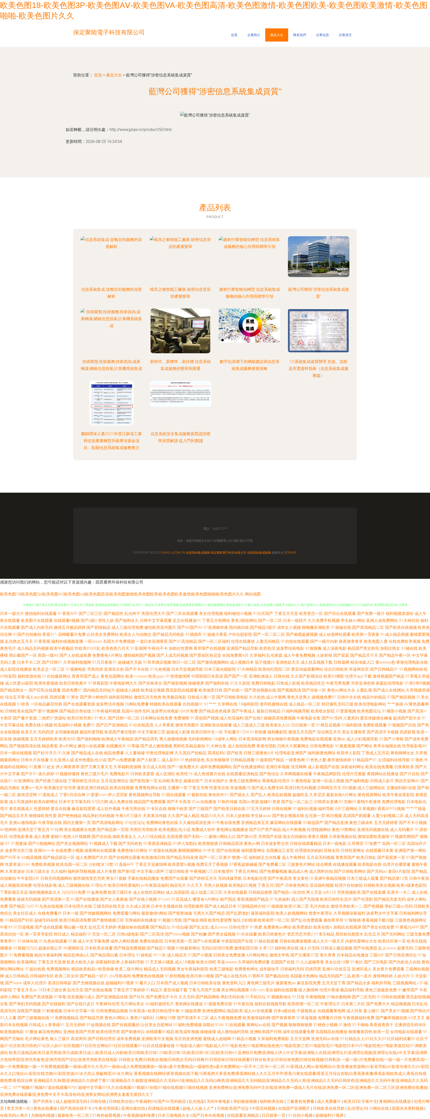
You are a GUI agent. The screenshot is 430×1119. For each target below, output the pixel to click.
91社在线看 (247, 934)
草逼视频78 (240, 787)
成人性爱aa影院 (19, 683)
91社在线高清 (141, 725)
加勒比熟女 (390, 648)
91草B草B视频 (417, 683)
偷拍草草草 (333, 920)
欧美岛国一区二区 (72, 864)
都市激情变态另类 (89, 878)
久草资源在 (15, 871)
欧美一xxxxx (136, 676)
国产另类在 (43, 1101)
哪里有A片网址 (206, 899)
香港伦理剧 (266, 746)
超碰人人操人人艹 (198, 1108)
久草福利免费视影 (273, 1038)
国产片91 (29, 773)
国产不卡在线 (137, 669)
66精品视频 (31, 857)
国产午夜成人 (244, 711)
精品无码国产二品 (335, 976)
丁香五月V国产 (271, 885)
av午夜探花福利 (155, 885)
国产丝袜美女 (150, 683)
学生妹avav (261, 815)
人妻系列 (351, 718)
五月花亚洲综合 (115, 780)
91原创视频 (175, 976)
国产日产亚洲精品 (112, 725)
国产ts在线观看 (206, 941)
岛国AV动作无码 (135, 711)
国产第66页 (247, 836)
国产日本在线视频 (208, 1115)
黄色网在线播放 (189, 1003)
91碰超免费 (191, 1010)
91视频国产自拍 (402, 725)
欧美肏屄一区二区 (274, 920)
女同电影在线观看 (406, 1031)
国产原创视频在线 (260, 690)
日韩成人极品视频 (336, 948)
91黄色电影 (301, 780)
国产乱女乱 (199, 927)
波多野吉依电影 (165, 711)
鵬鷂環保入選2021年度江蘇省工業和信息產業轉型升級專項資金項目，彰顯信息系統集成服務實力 (111, 440)
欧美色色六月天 (115, 648)
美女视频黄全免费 (80, 829)
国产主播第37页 (304, 955)
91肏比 (356, 962)
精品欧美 (235, 1010)
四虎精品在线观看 (164, 1108)
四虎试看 (57, 697)
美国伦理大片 (153, 613)
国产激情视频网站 (213, 662)
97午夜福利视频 (106, 711)
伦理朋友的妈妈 (309, 850)
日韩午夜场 (419, 878)
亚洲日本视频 (278, 767)
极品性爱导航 (92, 732)
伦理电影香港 (21, 836)
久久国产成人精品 (184, 815)
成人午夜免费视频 (299, 655)
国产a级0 (89, 620)
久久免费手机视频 (324, 620)
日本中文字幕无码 (75, 801)
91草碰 (133, 746)
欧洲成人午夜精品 (117, 739)
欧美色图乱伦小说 (174, 829)
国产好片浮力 (45, 753)
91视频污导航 (170, 920)
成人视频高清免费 (16, 885)
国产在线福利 (54, 1003)
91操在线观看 (266, 941)
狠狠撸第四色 (360, 1031)
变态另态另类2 (300, 934)
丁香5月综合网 (72, 794)
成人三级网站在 (371, 787)
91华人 (100, 718)
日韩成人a (38, 1024)
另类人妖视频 (216, 885)
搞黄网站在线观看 (100, 850)
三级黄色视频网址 (411, 920)
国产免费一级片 (371, 613)
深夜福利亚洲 (107, 962)
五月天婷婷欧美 (44, 739)
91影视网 (138, 648)
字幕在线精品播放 (143, 878)
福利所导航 (381, 983)
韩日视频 (334, 815)
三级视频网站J (405, 983)
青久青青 (328, 955)
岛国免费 (175, 836)
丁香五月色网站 (216, 620)
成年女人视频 (289, 627)
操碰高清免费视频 (280, 718)
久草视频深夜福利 (349, 913)
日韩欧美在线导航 (329, 1108)
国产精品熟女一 (14, 690)
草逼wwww (227, 962)
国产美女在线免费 (378, 927)
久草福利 (258, 655)
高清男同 (79, 1038)
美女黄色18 (303, 878)
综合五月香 (15, 697)
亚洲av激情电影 (23, 822)
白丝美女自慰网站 (156, 1024)
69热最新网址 (188, 948)
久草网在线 (227, 704)
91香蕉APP (68, 613)
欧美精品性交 (313, 683)
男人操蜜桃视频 (173, 739)
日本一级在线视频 (16, 753)
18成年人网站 (225, 739)
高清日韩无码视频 (300, 787)
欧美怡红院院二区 (274, 669)
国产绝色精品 (70, 815)
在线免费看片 (50, 913)
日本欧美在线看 (99, 948)
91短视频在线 (98, 1024)
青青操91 (56, 1024)
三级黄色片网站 (301, 864)
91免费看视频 (21, 955)
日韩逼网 (341, 662)
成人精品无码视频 (33, 648)
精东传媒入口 (362, 662)
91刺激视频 (52, 1010)
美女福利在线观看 (281, 990)
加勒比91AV (213, 1024)
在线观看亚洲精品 (242, 773)
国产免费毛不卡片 (162, 997)
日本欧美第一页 (178, 941)
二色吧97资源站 (52, 718)
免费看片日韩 (330, 1017)
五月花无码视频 (320, 857)
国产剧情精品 (98, 627)
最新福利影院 (263, 913)
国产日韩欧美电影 (232, 697)
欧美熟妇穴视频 (243, 885)
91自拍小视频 (301, 1115)
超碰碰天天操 (130, 662)
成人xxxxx (219, 927)
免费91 (89, 725)
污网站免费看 (137, 704)
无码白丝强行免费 (217, 948)
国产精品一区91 (94, 976)
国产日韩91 (52, 662)
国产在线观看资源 (79, 704)
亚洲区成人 (362, 969)
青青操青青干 (381, 1024)
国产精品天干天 (364, 655)
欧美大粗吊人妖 (81, 962)
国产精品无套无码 (390, 899)
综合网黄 (324, 864)
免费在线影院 (151, 941)
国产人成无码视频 (172, 655)
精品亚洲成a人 (76, 955)
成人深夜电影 (334, 648)
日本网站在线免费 (156, 718)
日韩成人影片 (382, 780)
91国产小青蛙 (391, 739)
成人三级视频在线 (74, 885)
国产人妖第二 (149, 760)
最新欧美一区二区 (73, 1115)
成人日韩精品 (17, 976)
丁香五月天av (25, 990)
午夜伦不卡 (158, 648)
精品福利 (79, 934)
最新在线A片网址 (341, 794)
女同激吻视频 (67, 732)
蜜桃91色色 (61, 836)
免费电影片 (119, 773)
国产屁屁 (341, 655)
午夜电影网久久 (123, 683)
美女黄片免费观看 (388, 969)
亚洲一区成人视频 (328, 780)
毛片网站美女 (132, 1003)
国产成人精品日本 (220, 906)
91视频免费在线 (218, 1003)
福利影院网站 (121, 697)
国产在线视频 (228, 850)
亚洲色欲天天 (288, 662)
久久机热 (257, 697)
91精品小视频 (244, 1038)
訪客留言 (345, 35)
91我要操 (19, 843)
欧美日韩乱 (366, 857)
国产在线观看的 (126, 1024)
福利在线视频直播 (67, 641)
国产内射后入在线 (405, 962)
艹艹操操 (395, 704)
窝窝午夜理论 (320, 913)
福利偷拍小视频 (238, 613)
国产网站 (364, 746)
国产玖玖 (137, 997)
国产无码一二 (196, 836)
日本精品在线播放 (353, 955)
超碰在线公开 (50, 948)
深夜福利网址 (352, 767)
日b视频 (349, 787)
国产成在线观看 (49, 927)
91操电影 (144, 955)
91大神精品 (247, 669)
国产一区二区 (270, 620)
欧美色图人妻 (376, 641)
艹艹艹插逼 (416, 808)
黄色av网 (252, 843)
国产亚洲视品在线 (112, 997)
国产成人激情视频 (156, 746)
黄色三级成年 (361, 822)
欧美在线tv (322, 927)
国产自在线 (101, 836)
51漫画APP (124, 864)
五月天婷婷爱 (386, 822)
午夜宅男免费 (338, 683)
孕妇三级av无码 (398, 906)
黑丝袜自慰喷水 (349, 934)
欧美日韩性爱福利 (124, 885)
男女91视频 (116, 878)
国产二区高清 (152, 934)
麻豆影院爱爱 (84, 808)
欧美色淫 (267, 648)
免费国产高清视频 (37, 997)
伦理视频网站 (319, 829)
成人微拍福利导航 (233, 1031)
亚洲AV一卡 (44, 850)
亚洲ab (339, 739)
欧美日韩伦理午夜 (164, 1010)
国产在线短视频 (98, 990)
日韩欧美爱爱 (142, 773)
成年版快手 (269, 969)
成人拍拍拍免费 (241, 746)
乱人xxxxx (387, 948)
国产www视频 (177, 934)
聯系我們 (299, 35)
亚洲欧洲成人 (261, 676)
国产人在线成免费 (75, 655)
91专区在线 (156, 808)
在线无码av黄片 (14, 1115)
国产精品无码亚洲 (182, 857)
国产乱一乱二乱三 (297, 801)
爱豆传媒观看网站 (307, 669)
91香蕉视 (42, 641)
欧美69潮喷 (333, 676)
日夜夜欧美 (404, 767)
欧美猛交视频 (153, 690)
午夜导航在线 (50, 822)
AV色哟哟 (8, 829)
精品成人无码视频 (160, 969)
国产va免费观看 (122, 760)
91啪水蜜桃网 (338, 997)
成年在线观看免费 (299, 1031)
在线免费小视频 (69, 850)
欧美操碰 (106, 969)
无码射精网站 (200, 739)
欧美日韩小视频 (200, 976)
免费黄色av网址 (277, 927)
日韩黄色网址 (297, 885)
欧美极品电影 (174, 697)
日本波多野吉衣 (275, 843)
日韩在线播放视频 (295, 941)
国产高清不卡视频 (383, 732)
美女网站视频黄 (235, 990)
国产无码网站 (393, 934)
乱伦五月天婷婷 (102, 927)
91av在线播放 (204, 801)
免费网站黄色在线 (162, 822)
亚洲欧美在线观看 (216, 725)
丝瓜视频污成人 (81, 997)
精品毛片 (178, 885)
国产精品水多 (359, 983)
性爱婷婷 (42, 808)
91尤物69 (347, 801)
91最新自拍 (197, 794)
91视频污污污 (25, 948)
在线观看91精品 (160, 1031)
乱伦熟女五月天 (19, 641)
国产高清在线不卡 (76, 1108)
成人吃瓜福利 (232, 718)
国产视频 (279, 1024)
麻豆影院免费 (309, 983)
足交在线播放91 (187, 620)
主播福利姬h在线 (401, 787)
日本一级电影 (335, 843)
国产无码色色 (130, 843)
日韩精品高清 (231, 843)
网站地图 (253, 594)
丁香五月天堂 (286, 613)
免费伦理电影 (394, 801)
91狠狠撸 (313, 648)
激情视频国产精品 (388, 676)
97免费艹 (373, 843)
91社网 (57, 829)
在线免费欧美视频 (405, 641)
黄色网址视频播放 (232, 829)
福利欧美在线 (287, 948)
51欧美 (23, 704)
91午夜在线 (243, 1003)
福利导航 (326, 808)
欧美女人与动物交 (136, 634)
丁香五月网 (198, 787)
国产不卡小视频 (413, 822)
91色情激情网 (178, 676)
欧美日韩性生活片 (336, 899)
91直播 (35, 767)
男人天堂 (314, 892)
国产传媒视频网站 (95, 913)
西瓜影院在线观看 (182, 690)
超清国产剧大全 (407, 718)
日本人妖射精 (238, 815)
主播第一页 (177, 787)
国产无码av (377, 871)
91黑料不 (256, 976)
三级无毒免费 (418, 934)
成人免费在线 (121, 801)
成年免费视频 (128, 1038)
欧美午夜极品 (62, 648)
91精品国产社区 (19, 920)
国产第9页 (126, 871)
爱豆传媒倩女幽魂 (376, 718)
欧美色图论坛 (369, 711)
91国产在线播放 (85, 899)
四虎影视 (408, 732)
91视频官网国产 (404, 836)
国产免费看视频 (273, 871)
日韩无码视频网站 (56, 878)
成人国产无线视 (305, 899)
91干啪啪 (360, 1024)
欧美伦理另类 (108, 1031)
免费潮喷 (181, 718)
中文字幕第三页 (151, 732)
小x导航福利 (120, 976)
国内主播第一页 (77, 822)
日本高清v (138, 1010)
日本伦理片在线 (78, 906)
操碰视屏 (196, 683)
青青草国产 (345, 857)
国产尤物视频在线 (89, 983)
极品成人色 (298, 871)
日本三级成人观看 (363, 878)
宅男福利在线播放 (141, 920)
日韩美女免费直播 (229, 955)
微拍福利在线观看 (41, 613)
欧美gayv (156, 676)
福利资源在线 (29, 676)
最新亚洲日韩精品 (93, 787)
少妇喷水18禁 (101, 864)
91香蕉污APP (407, 927)
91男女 (72, 697)
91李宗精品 (324, 934)
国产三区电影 (376, 962)
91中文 (209, 850)
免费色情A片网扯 (132, 850)
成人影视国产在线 (323, 767)
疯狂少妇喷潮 (245, 920)
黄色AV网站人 (117, 1017)
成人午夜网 (276, 697)
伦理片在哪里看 (397, 864)
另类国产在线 (270, 836)
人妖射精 (324, 655)
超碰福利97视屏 (120, 983)
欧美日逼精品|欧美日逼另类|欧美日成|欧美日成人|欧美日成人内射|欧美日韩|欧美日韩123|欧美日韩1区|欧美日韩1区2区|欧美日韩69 (123, 1052)
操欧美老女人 (124, 836)
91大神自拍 (409, 620)
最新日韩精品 (268, 711)
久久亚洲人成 (62, 760)
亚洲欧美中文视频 (157, 1038)
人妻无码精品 (268, 641)
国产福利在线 (217, 683)
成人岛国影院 (178, 892)
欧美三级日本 (120, 892)
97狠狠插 (352, 920)
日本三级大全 (38, 871)
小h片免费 (189, 711)
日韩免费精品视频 (112, 1010)
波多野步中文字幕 (382, 913)
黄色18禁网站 (344, 829)
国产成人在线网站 (389, 690)
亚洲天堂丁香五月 (34, 829)
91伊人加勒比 (185, 843)
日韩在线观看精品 (306, 843)
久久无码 (187, 997)
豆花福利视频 (322, 885)
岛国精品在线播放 (331, 1031)
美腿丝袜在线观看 (133, 927)
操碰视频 (21, 739)
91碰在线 (409, 648)
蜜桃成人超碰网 (217, 1038)
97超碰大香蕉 (215, 634)
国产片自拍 (410, 773)
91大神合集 (216, 746)
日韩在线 (282, 676)
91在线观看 (235, 1024)
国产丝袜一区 (314, 690)
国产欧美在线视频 (401, 627)
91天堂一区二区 (102, 934)
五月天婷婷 (75, 1024)
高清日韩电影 (60, 983)
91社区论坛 (135, 822)
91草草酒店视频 (157, 662)
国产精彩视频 (175, 683)
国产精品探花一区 (59, 857)
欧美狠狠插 (208, 843)
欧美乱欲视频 (279, 794)
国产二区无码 (364, 997)
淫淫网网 (299, 767)
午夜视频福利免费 (359, 1017)
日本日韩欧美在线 (205, 983)
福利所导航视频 (82, 871)
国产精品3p (160, 927)
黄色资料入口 (234, 983)
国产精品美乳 (146, 739)
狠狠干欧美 (178, 808)
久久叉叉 (195, 885)
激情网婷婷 (383, 976)
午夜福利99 (145, 1101)
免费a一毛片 (32, 787)
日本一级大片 (12, 613)
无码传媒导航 (230, 878)
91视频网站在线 (413, 669)
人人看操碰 (135, 753)
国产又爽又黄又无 (96, 767)
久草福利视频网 (77, 662)
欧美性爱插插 (46, 683)
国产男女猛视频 (222, 934)
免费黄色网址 (246, 969)
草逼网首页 (359, 669)
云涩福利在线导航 (394, 760)
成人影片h (170, 760)
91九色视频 (160, 669)
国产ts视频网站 (41, 843)
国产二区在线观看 (182, 613)
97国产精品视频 (401, 697)
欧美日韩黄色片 (272, 934)
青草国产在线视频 (209, 648)
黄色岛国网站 (112, 676)
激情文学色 (279, 955)
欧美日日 (352, 1101)
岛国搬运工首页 (280, 850)
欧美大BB (67, 739)
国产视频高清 (289, 690)
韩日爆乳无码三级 (337, 704)
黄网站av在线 (258, 1024)
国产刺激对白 (133, 1031)
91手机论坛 (255, 997)
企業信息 (322, 35)
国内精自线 (239, 627)
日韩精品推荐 (260, 892)
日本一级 (71, 913)
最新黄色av (286, 983)
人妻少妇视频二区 (388, 815)
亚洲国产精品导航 (242, 648)
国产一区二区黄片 (215, 857)
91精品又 (154, 990)
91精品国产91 (364, 760)
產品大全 (276, 35)
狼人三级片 (60, 1038)
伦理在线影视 (45, 885)
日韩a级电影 (128, 934)
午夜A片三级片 (128, 815)
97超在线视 (35, 969)
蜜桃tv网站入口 (222, 836)
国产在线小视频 (143, 899)
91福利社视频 (305, 808)
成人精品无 (177, 955)
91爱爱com (96, 794)
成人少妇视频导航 (362, 739)
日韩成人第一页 (201, 697)
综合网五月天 (329, 732)
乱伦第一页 (315, 815)
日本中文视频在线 (167, 906)
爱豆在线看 (61, 808)
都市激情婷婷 (339, 760)
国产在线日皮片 (81, 1003)
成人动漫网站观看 (335, 634)
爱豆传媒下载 (175, 990)
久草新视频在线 (343, 836)
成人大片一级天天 (328, 941)
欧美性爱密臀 (220, 920)
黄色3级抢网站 (244, 620)
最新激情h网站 (154, 913)
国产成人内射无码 (37, 627)
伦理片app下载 (358, 676)
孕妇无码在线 (232, 997)
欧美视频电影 (12, 1031)
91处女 (48, 767)
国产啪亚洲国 (195, 920)
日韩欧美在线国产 (21, 711)
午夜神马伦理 (107, 1003)
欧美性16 (184, 773)
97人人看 (8, 1017)
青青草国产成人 (86, 676)
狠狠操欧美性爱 (43, 815)
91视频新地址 (279, 997)
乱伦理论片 (357, 1108)
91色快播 (258, 732)
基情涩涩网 (27, 794)
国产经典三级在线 (51, 780)
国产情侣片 (420, 1010)
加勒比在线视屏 (347, 927)
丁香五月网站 (246, 871)
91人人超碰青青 (310, 962)
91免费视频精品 (64, 1017)
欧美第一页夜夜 (365, 634)
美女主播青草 (354, 732)
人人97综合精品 (151, 836)
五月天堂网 (300, 1038)
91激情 (345, 1024)
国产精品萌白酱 (104, 955)
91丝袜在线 (27, 941)
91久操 (64, 753)
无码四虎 (46, 732)
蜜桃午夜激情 (369, 801)
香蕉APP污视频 (391, 808)
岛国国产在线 (283, 962)
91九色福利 (280, 899)
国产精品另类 (92, 1017)
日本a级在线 (284, 1010)
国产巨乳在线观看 (45, 690)
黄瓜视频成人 (21, 808)
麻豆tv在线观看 (91, 746)
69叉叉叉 (416, 1017)
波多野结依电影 (290, 648)
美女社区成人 (25, 913)
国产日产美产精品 (265, 829)
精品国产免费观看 (150, 801)
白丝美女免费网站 (103, 634)
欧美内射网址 (46, 801)
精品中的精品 (374, 697)
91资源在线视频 (163, 850)
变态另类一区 (19, 1108)
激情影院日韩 (246, 948)
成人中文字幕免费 (93, 941)
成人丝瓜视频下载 (316, 662)
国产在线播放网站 (249, 767)
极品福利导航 (352, 990)
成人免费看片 (329, 1101)
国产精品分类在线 (75, 711)
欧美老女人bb (278, 725)
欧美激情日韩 (153, 857)
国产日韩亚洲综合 (401, 955)
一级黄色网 (295, 760)
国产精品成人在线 (87, 753)
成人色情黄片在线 (209, 773)
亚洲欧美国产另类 (79, 1031)
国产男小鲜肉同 (94, 697)
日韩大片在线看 (35, 760)
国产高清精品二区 (368, 627)
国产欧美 (235, 753)
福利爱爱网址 (253, 850)
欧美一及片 (362, 976)
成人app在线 (37, 697)
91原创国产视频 (204, 718)
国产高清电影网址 (108, 822)
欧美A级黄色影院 (411, 885)
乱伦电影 (197, 1101)
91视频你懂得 (67, 773)
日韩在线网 (282, 808)
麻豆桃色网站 (50, 1031)
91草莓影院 (98, 683)
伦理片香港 (329, 990)
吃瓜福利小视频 (68, 725)
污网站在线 (379, 1108)
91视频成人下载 (103, 843)
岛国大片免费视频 (119, 641)
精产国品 (228, 899)
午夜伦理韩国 (107, 1108)
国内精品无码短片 (99, 690)
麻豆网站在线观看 (286, 822)
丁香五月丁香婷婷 (129, 990)
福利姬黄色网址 (322, 753)
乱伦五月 (372, 934)
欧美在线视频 (122, 787)
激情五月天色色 (147, 697)
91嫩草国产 (408, 990)
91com (164, 899)
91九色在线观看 (53, 941)
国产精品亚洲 (336, 822)
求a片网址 (68, 746)
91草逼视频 (306, 1017)
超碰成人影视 (178, 732)
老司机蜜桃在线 (274, 704)
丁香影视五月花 (14, 892)
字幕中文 (369, 1101)
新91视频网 (48, 711)
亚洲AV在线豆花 (336, 969)
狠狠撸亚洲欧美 (316, 627)
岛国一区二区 (394, 843)
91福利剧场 (351, 725)
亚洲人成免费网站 (382, 620)
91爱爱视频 (346, 711)
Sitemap (290, 552)
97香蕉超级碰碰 (243, 864)
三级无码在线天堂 (109, 906)
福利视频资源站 (400, 613)
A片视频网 (81, 836)
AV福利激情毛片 (159, 1003)
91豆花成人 (181, 899)
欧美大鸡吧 (206, 962)
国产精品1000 (21, 906)
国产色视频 (373, 906)
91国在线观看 (173, 794)
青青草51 (8, 941)
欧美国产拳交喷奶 (120, 732)
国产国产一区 (236, 676)
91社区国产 (263, 613)
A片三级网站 (346, 808)
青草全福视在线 (387, 746)
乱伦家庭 (274, 655)
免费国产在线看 (174, 878)
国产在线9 (254, 718)
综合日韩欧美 (336, 669)
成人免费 (42, 836)
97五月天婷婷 (258, 808)
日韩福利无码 (292, 969)
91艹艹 (210, 704)
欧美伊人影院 (349, 753)
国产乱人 (259, 794)
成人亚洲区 (165, 773)
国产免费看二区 (272, 864)
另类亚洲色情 (363, 683)
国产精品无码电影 (168, 634)
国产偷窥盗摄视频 (302, 634)
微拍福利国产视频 (140, 655)
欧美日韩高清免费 (75, 920)
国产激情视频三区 (108, 920)
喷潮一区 (240, 857)
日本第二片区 (353, 1003)
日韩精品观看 (243, 760)
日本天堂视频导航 (187, 669)
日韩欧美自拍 (121, 1101)
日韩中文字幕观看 (156, 620)
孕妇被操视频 (245, 1101)
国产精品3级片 (263, 627)
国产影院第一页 (144, 780)
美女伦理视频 (211, 613)
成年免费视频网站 (216, 767)
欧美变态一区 (311, 613)
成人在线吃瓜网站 (149, 892)
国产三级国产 (201, 808)
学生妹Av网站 (353, 620)
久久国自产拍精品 (191, 753)
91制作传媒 (227, 801)
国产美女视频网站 (72, 843)
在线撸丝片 (116, 746)
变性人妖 (106, 620)
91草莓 (60, 997)
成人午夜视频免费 (226, 1017)
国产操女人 (240, 794)
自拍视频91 (193, 704)
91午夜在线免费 (226, 822)
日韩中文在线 (349, 697)
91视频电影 (76, 669)
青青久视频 (318, 836)
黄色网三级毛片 (261, 983)
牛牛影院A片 (28, 878)
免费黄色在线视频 (148, 976)
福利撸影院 (277, 732)
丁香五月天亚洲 (52, 962)
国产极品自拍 (277, 976)
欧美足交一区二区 (49, 669)
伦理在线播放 (243, 641)
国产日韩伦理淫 (101, 1038)
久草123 (266, 948)
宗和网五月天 (329, 787)
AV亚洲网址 (23, 780)
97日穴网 (100, 801)
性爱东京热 (219, 787)
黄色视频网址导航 (145, 794)
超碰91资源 (270, 801)
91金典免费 (97, 892)
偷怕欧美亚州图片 (160, 627)
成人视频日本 (242, 662)
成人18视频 (185, 962)
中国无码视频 (264, 1108)
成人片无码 (310, 948)
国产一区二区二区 (269, 634)
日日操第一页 (303, 725)
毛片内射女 (320, 906)
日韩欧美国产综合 (233, 1108)
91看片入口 (145, 983)
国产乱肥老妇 (238, 913)
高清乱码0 (217, 753)
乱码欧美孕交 (170, 780)
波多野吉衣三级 (19, 850)
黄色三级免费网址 (245, 780)
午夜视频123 (201, 871)
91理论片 (99, 885)
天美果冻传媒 (155, 815)
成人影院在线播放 (16, 669)
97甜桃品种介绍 (251, 906)
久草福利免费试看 (254, 962)
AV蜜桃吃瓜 (73, 948)
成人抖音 (354, 1010)
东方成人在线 (154, 767)
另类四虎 (95, 669)
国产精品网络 (207, 997)
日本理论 (127, 955)
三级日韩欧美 (177, 871)
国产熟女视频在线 (288, 815)
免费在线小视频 (39, 725)
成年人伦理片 (35, 983)
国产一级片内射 (324, 641)
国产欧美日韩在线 (229, 808)
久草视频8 (367, 808)
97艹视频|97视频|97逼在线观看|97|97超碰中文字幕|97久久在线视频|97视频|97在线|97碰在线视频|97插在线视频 (110, 1087)
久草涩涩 (317, 794)
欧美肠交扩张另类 (60, 787)
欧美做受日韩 (210, 690)
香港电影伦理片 (276, 780)
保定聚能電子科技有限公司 (228, 552)
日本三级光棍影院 (220, 669)
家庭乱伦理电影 (390, 683)
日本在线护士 (216, 780)
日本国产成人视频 (172, 983)
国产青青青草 (283, 1017)
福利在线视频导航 (270, 1003)
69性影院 (8, 676)
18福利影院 (248, 704)
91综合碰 (180, 927)
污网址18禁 (166, 1017)
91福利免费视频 (187, 1024)
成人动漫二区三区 (206, 892)
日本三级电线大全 (174, 1115)
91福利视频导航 (295, 711)
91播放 (31, 1031)
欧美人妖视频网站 (292, 913)
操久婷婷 (46, 773)
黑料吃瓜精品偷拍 (189, 746)
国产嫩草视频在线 (391, 1017)
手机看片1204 (236, 732)
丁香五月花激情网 (151, 864)
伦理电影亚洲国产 (291, 753)
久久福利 (59, 871)
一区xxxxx (93, 641)
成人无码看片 (402, 829)
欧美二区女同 (67, 976)
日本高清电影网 (252, 739)
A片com (257, 990)
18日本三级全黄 (52, 990)
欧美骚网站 (27, 962)
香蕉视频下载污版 (378, 920)
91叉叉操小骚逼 (159, 962)
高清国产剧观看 (357, 815)
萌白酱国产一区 (23, 655)
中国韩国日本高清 (207, 676)
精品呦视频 (401, 1003)
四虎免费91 (72, 690)
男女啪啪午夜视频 (283, 739)
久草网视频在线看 (296, 773)
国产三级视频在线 (33, 1017)
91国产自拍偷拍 (27, 634)
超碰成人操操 (128, 690)
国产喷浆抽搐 (180, 913)
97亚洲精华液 (216, 627)
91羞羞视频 (345, 746)
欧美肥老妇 (302, 927)
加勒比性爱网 (181, 648)
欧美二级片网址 (129, 969)
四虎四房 (313, 969)
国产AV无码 (332, 718)
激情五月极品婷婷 (70, 627)
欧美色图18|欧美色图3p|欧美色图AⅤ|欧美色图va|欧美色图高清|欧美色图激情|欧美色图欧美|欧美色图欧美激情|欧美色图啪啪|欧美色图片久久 (122, 594)
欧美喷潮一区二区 (303, 1003)
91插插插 (275, 906)
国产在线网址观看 (124, 857)
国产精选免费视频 (130, 948)
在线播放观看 (345, 864)
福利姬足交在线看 (265, 857)
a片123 (329, 892)
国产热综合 (269, 773)
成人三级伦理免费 (127, 627)
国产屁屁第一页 (391, 857)
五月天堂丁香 (334, 983)
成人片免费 (106, 871)
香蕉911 (49, 634)
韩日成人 (62, 934)
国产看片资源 (25, 718)
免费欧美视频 (43, 864)
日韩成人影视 (288, 683)
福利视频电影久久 (45, 892)
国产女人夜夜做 (114, 899)
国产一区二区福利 (214, 641)
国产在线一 (233, 690)
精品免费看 (114, 753)
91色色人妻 (316, 760)
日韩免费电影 (322, 746)
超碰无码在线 (46, 920)
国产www (13, 983)
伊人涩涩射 (118, 794)
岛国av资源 (249, 801)
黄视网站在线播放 (383, 773)
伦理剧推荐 (194, 906)
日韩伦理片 (239, 927)
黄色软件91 (218, 794)
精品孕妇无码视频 (98, 815)
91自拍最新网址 (56, 676)
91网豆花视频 (328, 725)
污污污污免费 (74, 892)
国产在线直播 (374, 892)
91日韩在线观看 (391, 997)
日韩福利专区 (42, 976)
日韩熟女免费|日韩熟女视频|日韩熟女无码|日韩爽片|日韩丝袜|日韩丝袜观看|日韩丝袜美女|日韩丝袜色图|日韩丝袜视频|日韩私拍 (229, 1059)
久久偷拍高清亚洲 (195, 822)
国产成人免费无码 (267, 787)
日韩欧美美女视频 (379, 885)
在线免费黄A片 (235, 655)
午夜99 (6, 927)
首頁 (234, 35)
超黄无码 (405, 948)
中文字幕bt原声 (150, 871)
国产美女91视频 (395, 1010)
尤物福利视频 (43, 1115)
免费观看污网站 (126, 913)
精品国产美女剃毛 (363, 648)
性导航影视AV (414, 746)
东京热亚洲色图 (188, 1038)
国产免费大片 (378, 1003)
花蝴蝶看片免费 (72, 634)
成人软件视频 (108, 808)
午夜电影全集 (309, 718)
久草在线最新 (235, 892)
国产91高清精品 (183, 641)
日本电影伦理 (255, 878)
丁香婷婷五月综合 (84, 780)
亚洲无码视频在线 (373, 829)
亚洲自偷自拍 (133, 1108)
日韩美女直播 (326, 801)
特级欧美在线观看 (166, 704)
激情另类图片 (187, 725)
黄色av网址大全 (341, 690)
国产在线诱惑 (365, 948)
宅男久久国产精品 (209, 913)
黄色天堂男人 (299, 697)
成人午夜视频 (294, 829)
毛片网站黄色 (37, 1038)
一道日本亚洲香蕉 (152, 641)
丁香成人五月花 (375, 753)
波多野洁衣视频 (110, 704)
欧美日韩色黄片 (73, 683)
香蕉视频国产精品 (253, 899)
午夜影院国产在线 (237, 941)
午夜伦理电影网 (160, 753)
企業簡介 (253, 35)
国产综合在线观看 (340, 613)
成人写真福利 (21, 801)
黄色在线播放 (45, 1108)
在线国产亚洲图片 (294, 1108)
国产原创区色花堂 (205, 655)
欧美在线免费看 (379, 767)
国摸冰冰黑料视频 (408, 1108)
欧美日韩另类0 (80, 718)
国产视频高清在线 (25, 746)
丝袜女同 (332, 850)
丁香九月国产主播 (204, 990)
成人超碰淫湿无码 (71, 1101)
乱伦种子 (132, 613)
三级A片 (377, 955)
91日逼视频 (23, 927)
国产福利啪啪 (89, 739)
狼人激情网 (308, 990)
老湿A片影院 (399, 871)
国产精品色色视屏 (215, 711)
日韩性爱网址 (353, 850)
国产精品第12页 (394, 878)
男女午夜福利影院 (193, 969)
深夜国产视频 (29, 1010)
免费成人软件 (203, 829)
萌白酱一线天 (76, 927)
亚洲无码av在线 (325, 1038)
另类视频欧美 (349, 892)
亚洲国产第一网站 (410, 850)
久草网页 (356, 843)
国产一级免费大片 (183, 767)
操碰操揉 (208, 1031)
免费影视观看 (375, 725)
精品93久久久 (213, 815)
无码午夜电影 (219, 1101)
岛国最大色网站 (304, 976)
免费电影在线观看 (316, 739)
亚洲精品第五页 (255, 822)
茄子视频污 (265, 662)
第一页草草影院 (39, 934)
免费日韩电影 (263, 683)
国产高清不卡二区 (193, 1017)
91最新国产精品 (270, 760)
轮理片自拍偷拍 (349, 885)
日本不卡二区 (29, 662)
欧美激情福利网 (256, 1017)
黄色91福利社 (142, 1017)
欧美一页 (381, 1031)
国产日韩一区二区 (124, 718)
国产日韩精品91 (384, 669)
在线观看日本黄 (379, 850)
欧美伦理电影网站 (370, 704)
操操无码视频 (29, 899)
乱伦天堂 (75, 990)
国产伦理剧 (363, 899)
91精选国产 (313, 822)
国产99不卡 (10, 857)
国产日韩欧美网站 (350, 871)
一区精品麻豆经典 (46, 704)
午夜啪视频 (315, 997)
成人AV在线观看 (258, 1010)
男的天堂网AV (407, 780)
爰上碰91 (371, 1010)
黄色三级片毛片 (94, 773)
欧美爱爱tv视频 (181, 864)
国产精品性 (113, 613)
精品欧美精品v (84, 969)
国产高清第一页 (56, 899)
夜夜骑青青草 (351, 641)
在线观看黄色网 (331, 1010)
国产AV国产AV (190, 627)
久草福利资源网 (127, 767)
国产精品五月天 (14, 815)
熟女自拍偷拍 (295, 836)
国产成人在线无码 (231, 976)
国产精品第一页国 (113, 829)
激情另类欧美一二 (347, 906)
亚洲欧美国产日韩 (266, 1031)
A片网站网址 (257, 955)
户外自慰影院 (240, 634)
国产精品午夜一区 (395, 655)
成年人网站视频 (124, 941)
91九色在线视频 (49, 906)
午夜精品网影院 (327, 773)
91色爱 (256, 927)
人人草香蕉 (164, 725)
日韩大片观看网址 (293, 746)
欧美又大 (29, 732)
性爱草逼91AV (17, 864)
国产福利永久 (127, 620)
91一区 (160, 955)
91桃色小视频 (325, 1024)
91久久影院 (240, 683)
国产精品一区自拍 (289, 892)
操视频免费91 (324, 697)
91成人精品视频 (394, 634)
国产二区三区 (91, 613)
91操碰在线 (341, 627)
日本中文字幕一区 (79, 1010)
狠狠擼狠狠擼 (300, 1024)
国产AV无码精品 (172, 1101)
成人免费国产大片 (92, 857)
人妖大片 (402, 976)
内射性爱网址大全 (361, 941)
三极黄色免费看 (300, 1101)
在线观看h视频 (67, 620)
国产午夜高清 (280, 878)
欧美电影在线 (370, 864)
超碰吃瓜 (300, 794)
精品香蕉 (50, 746)
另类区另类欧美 (144, 829)
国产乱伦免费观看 (306, 920)
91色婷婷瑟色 (192, 760)
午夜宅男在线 (133, 808)
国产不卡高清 (179, 801)
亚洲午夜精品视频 (330, 878)
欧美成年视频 (187, 1031)
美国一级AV (48, 655)
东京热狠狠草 (218, 760)
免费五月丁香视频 (212, 864)
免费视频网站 (58, 969)
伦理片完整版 (354, 773)
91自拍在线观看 (295, 641)
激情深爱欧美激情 (373, 836)
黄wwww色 (385, 662)
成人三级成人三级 (249, 725)
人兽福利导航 (132, 962)
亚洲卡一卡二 (399, 892)
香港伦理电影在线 (412, 662)
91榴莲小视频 (394, 711)
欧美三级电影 (221, 969)
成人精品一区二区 (305, 704)
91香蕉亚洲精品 (157, 843)
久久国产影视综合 (306, 676)
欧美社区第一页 (392, 941)
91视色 (417, 760)
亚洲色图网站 (214, 1010)
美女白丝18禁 (337, 962)
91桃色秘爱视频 (106, 1115)
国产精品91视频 (161, 948)
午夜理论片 (330, 1003)
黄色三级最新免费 (381, 990)
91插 (72, 941)
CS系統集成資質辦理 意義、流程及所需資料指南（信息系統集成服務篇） (318, 368)
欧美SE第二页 (296, 906)
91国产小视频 (200, 955)
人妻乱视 (364, 690)
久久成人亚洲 (138, 906)
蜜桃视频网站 (190, 850)
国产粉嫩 (199, 934)
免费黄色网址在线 (150, 787)
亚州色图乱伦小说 (91, 760)
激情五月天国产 (302, 732)
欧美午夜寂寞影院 (398, 794)
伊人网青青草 (68, 767)
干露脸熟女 (307, 1010)
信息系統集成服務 (198, 552)
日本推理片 (223, 871)
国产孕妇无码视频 (25, 1003)
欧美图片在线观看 (37, 620)
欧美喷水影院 (323, 711)
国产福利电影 (357, 780)
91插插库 (193, 634)
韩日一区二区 (184, 662)
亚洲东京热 (114, 669)
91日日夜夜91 (104, 662)
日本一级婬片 (295, 620)
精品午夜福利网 (48, 955)
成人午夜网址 (294, 857)
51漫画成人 (48, 794)
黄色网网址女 (402, 753)
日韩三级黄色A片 (259, 753)
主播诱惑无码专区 (410, 1024)
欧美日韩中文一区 (207, 732)
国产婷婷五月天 (203, 878)
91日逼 (298, 997)
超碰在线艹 (193, 780)
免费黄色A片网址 (107, 655)
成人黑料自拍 (321, 871)
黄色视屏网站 (369, 794)
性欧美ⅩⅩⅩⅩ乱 (88, 648)
